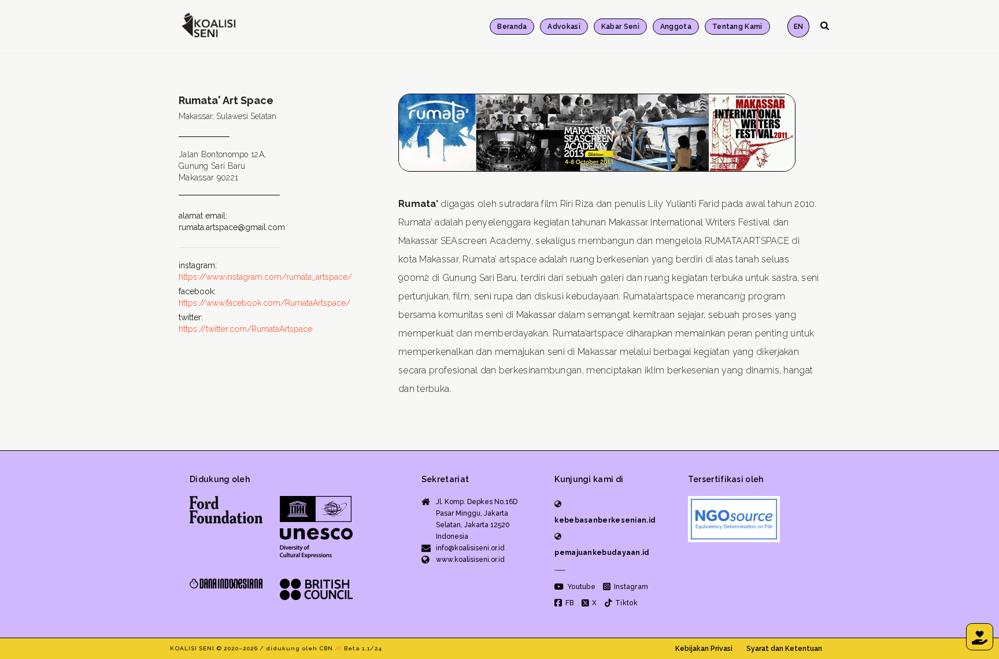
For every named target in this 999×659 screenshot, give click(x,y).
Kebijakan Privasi (703, 649)
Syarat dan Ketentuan (784, 649)
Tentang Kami (737, 27)
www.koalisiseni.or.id (470, 560)
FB (569, 603)
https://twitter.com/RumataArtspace (245, 329)
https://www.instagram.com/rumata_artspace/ (265, 277)
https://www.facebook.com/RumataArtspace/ (264, 303)
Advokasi (563, 27)
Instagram (630, 587)
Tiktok (625, 603)
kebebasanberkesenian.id (605, 520)
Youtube (580, 587)
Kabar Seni (620, 27)
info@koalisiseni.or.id (470, 548)
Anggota (675, 27)
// (338, 648)
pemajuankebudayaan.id (601, 553)
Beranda (512, 27)
